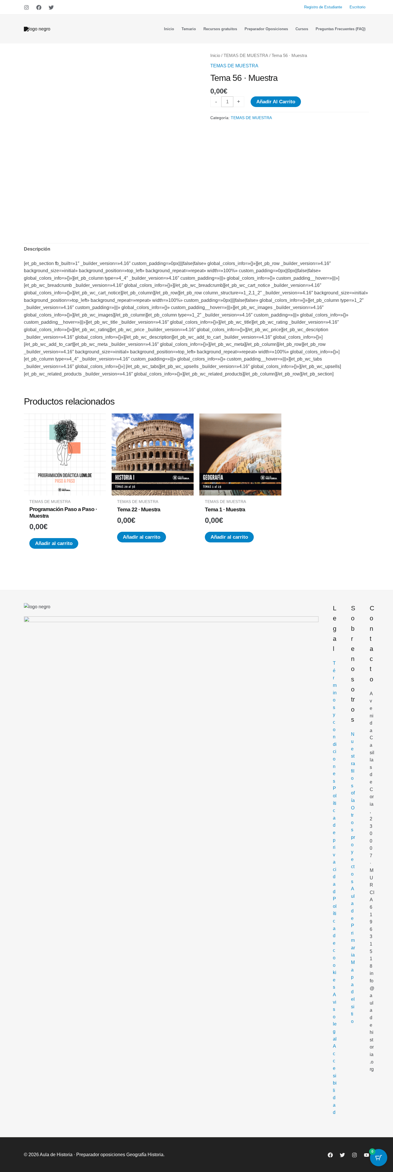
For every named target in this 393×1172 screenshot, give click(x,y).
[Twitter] (51, 7)
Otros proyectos (353, 844)
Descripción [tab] (37, 249)
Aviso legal (335, 1016)
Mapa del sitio (353, 992)
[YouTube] (366, 1155)
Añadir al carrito (275, 101)
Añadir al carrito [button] (54, 543)
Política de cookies (335, 943)
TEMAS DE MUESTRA (246, 55)
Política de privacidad (335, 840)
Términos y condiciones (335, 722)
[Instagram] (26, 7)
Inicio (215, 55)
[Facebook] (38, 7)
